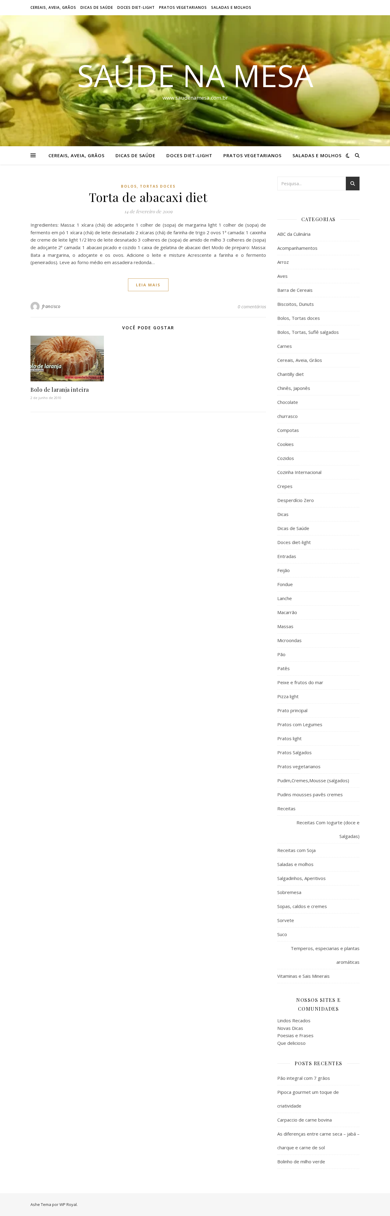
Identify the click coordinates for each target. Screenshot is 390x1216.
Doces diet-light (136, 7)
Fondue (285, 584)
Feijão (283, 570)
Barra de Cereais (295, 290)
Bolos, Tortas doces (148, 186)
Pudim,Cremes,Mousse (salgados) (313, 780)
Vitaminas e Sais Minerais (303, 976)
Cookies (285, 444)
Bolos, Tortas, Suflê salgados (308, 332)
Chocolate (287, 402)
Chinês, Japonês (293, 388)
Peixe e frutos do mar (300, 682)
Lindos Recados (293, 1020)
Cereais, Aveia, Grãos (53, 7)
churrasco (287, 416)
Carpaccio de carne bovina (304, 1120)
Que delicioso (291, 1043)
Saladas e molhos (231, 7)
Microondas (289, 640)
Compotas (288, 430)
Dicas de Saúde (96, 7)
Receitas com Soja (296, 850)
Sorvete (285, 920)
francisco (51, 306)
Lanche (284, 598)
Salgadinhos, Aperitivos (301, 878)
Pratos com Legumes (299, 724)
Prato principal (292, 710)
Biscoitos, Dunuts (295, 304)
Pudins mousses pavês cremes (310, 794)
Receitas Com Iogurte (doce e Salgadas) (328, 829)
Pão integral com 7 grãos (303, 1078)
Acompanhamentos (297, 248)
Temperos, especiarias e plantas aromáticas (325, 955)
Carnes (284, 346)
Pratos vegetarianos (183, 7)
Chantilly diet (290, 374)
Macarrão (287, 612)
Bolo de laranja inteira (59, 389)
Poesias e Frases (295, 1035)
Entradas (286, 556)
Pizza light (288, 696)
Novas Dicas (290, 1028)
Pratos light (289, 738)
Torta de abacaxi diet (148, 197)
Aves (282, 276)
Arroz (283, 262)
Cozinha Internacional (299, 472)
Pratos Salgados (294, 752)
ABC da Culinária (293, 234)
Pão (281, 654)
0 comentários (252, 306)
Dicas (283, 514)
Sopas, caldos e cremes (302, 906)
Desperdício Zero (295, 500)
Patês (283, 668)
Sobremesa (289, 892)
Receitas (286, 808)
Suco (282, 934)
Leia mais (148, 285)
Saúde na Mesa (195, 75)
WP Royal (68, 1204)
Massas (285, 626)
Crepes (284, 486)
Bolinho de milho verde (301, 1161)
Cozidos (285, 458)
